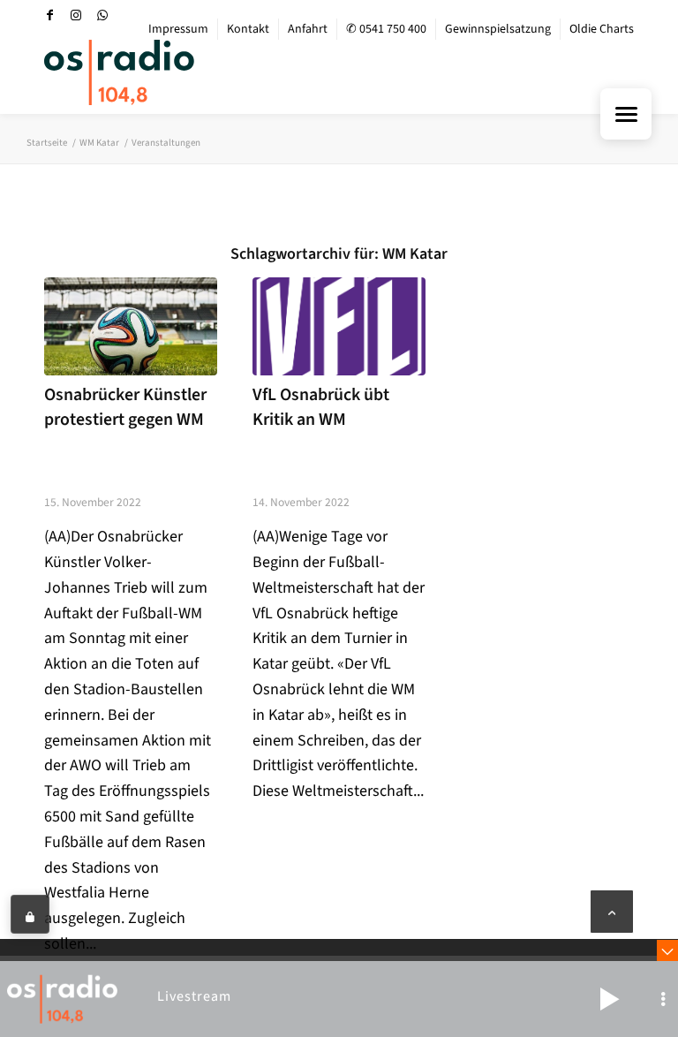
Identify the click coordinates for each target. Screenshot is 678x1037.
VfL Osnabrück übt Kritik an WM (320, 407)
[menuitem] (178, 29)
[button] (609, 999)
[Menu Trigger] (626, 114)
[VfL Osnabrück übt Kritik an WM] (339, 326)
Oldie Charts (601, 29)
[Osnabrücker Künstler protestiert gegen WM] (130, 326)
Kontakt (248, 29)
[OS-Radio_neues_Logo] (119, 72)
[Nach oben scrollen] (612, 911)
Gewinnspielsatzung (498, 29)
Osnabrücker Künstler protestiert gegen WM (125, 407)
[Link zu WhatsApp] (102, 15)
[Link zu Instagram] (76, 15)
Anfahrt (308, 29)
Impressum (178, 29)
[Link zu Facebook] (49, 15)
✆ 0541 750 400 (386, 29)
